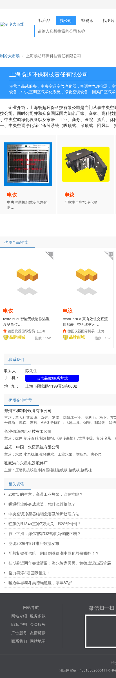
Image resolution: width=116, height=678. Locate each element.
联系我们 (19, 641)
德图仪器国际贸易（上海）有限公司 (35, 330)
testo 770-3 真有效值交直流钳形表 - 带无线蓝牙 (85, 321)
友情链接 (38, 632)
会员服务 (38, 624)
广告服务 (19, 632)
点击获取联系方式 (52, 378)
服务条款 (38, 615)
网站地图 (38, 641)
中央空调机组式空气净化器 (27, 205)
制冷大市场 (10, 55)
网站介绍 (19, 615)
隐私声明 (19, 624)
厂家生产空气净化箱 (80, 202)
